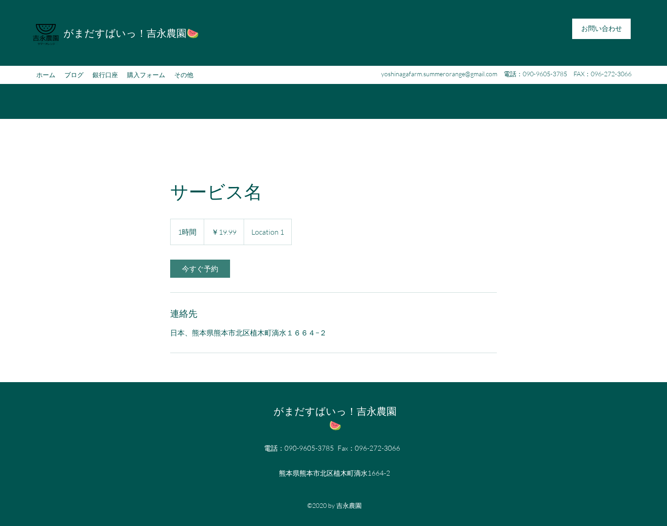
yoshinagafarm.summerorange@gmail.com (439, 74)
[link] (200, 269)
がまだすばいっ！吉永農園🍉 (131, 33)
